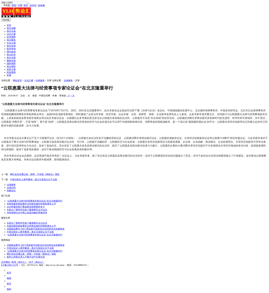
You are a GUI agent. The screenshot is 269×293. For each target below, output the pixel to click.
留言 (26, 5)
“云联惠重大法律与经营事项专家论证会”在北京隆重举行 (34, 201)
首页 (9, 25)
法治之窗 (11, 34)
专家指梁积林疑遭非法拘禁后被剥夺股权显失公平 (31, 204)
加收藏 (41, 5)
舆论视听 (11, 66)
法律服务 (40, 80)
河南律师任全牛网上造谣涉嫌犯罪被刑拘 (27, 212)
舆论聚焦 (11, 40)
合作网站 (5, 262)
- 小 (68, 95)
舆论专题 (11, 57)
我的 (9, 289)
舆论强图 (11, 28)
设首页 (33, 5)
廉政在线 (11, 60)
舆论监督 (11, 46)
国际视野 (11, 63)
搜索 (9, 278)
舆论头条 (11, 31)
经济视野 (11, 37)
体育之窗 (11, 69)
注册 (20, 5)
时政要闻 (11, 72)
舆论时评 (11, 55)
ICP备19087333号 (9, 265)
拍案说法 (11, 190)
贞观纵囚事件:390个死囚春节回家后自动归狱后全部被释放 (35, 229)
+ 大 (72, 95)
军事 (9, 75)
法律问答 (11, 187)
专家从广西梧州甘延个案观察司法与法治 (27, 210)
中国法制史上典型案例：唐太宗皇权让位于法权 (33, 179)
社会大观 (11, 43)
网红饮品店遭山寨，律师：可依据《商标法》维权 (34, 174)
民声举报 (11, 49)
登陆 (14, 5)
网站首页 (17, 80)
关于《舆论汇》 (37, 262)
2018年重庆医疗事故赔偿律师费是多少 (26, 207)
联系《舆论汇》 (19, 262)
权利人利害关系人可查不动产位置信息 (26, 257)
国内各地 (11, 52)
